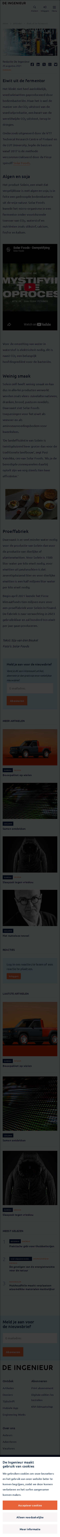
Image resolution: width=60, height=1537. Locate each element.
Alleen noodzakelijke (30, 1517)
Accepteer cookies (30, 1505)
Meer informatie (30, 1529)
